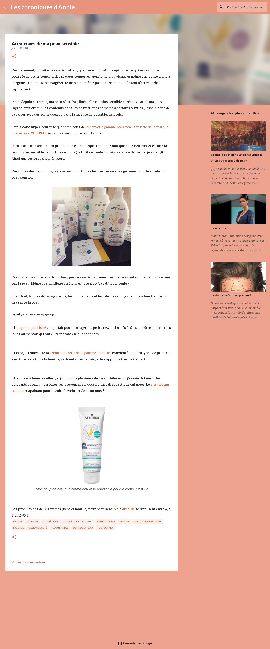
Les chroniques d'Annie (43, 7)
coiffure (32, 521)
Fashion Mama (106, 521)
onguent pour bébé (31, 328)
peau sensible (60, 527)
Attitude (128, 509)
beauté (17, 521)
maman (124, 521)
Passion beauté (37, 527)
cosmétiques (51, 521)
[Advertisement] (92, 604)
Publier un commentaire (28, 562)
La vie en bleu (219, 228)
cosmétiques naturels (78, 521)
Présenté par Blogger (137, 643)
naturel (18, 527)
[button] (14, 56)
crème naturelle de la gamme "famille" (80, 353)
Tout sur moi (105, 527)
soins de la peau (83, 527)
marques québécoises (147, 521)
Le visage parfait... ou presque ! (231, 295)
